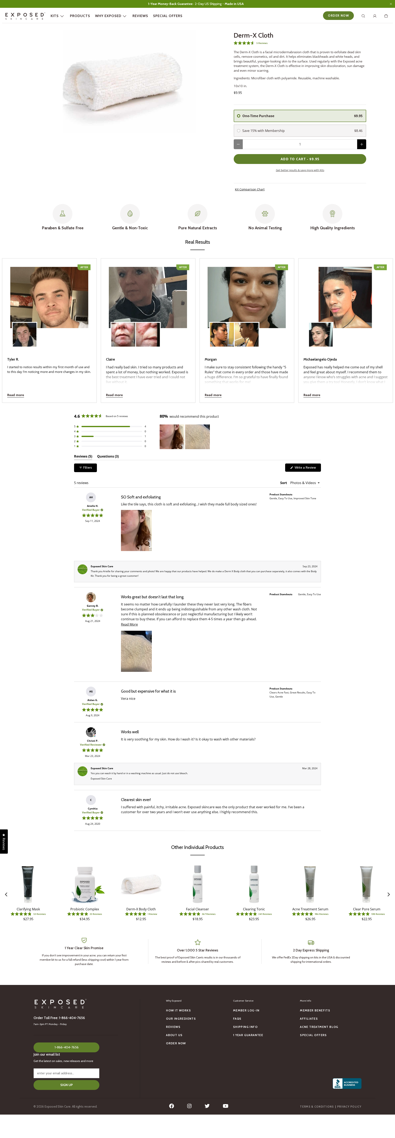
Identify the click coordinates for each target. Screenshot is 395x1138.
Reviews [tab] (83, 457)
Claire (110, 359)
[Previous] (6, 894)
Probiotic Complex (84, 909)
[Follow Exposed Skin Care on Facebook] (171, 1107)
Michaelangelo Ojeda (320, 359)
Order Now (338, 15)
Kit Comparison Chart (250, 189)
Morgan (211, 359)
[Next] (388, 894)
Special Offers (167, 16)
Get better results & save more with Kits (300, 170)
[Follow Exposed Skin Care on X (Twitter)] (207, 1107)
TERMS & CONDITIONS (317, 1106)
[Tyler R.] (49, 305)
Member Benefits (315, 1010)
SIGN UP (66, 1085)
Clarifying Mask (28, 909)
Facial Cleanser (197, 909)
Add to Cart (300, 159)
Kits (55, 16)
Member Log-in (246, 1010)
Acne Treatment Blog (319, 1026)
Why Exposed (108, 16)
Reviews (140, 16)
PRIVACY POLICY (349, 1106)
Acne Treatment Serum (310, 909)
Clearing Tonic (254, 909)
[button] (300, 43)
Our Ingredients (181, 1018)
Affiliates (309, 1018)
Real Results (197, 242)
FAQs (237, 1018)
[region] (185, 436)
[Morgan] (247, 305)
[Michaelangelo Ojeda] (346, 305)
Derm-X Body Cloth (141, 909)
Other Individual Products (197, 847)
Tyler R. (13, 359)
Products (80, 16)
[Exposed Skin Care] (25, 16)
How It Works (178, 1010)
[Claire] (148, 305)
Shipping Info (245, 1026)
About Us (174, 1035)
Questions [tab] (108, 457)
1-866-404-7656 (67, 1047)
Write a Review (307, 468)
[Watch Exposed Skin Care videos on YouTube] (226, 1107)
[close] (391, 4)
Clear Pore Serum (366, 909)
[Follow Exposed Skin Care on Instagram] (189, 1107)
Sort (284, 483)
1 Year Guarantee (248, 1035)
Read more (15, 395)
